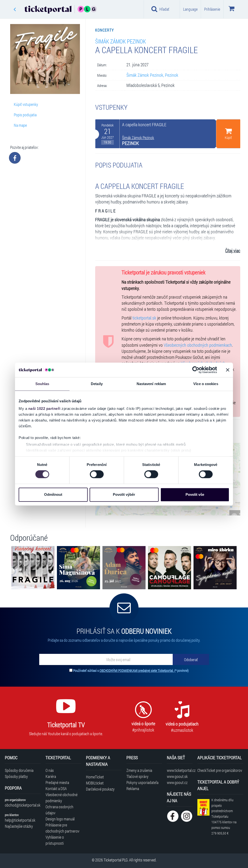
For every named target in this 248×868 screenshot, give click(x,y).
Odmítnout (53, 494)
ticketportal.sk (144, 318)
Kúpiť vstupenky (26, 104)
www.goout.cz (177, 782)
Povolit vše (195, 494)
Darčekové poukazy (100, 789)
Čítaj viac (232, 250)
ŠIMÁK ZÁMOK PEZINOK (120, 41)
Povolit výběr (124, 494)
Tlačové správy (137, 776)
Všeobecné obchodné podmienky (62, 797)
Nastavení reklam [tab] (151, 384)
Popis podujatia (25, 114)
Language (190, 9)
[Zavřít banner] (227, 369)
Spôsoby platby (16, 776)
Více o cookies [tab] (205, 384)
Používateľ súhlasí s (131, 670)
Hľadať (164, 9)
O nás (50, 770)
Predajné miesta (57, 782)
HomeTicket (95, 776)
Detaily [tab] (97, 384)
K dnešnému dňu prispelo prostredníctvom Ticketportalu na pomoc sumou (223, 816)
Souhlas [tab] (42, 384)
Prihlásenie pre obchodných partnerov (62, 828)
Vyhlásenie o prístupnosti (55, 840)
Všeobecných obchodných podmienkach (198, 345)
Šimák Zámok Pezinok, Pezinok (152, 75)
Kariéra (51, 776)
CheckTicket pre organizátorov (219, 770)
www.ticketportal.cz (179, 770)
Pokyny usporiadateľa (142, 782)
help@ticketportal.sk (20, 820)
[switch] (97, 474)
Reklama (132, 788)
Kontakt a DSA (56, 788)
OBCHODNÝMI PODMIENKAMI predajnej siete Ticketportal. (137, 670)
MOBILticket (95, 782)
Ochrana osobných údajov (59, 809)
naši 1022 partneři (44, 408)
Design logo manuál (60, 818)
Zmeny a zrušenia (139, 770)
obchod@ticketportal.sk (22, 805)
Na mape (20, 125)
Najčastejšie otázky (19, 826)
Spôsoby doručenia (19, 770)
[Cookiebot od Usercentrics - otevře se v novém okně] (196, 369)
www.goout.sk (177, 776)
